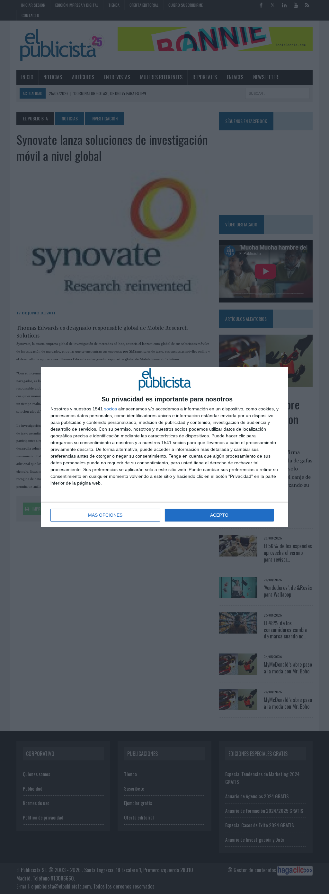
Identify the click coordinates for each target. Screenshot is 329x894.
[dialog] (164, 447)
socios (110, 409)
